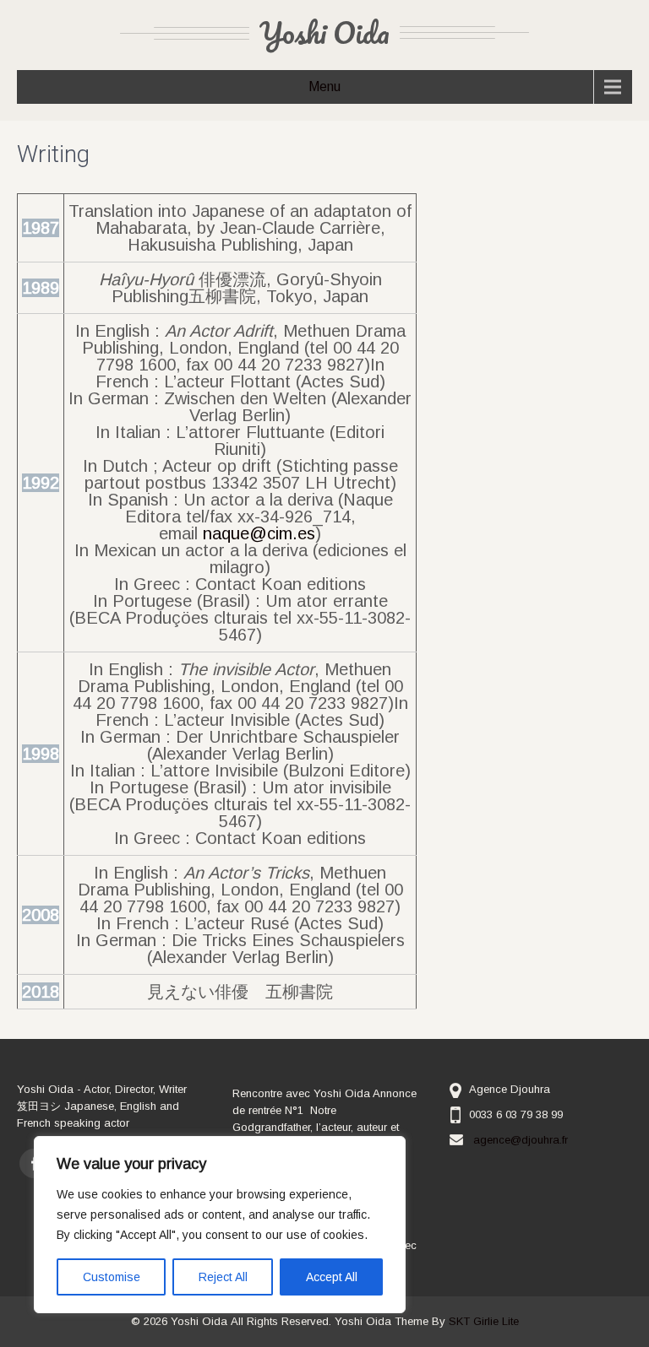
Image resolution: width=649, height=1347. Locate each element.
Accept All (331, 1277)
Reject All (223, 1277)
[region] (220, 1224)
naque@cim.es (259, 533)
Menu (324, 86)
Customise (111, 1277)
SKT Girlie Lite (484, 1321)
